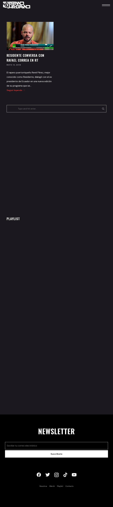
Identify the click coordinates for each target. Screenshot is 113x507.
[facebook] (38, 474)
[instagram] (56, 474)
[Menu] (102, 5)
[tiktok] (65, 474)
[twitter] (47, 474)
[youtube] (74, 474)
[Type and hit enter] (103, 108)
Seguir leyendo (14, 90)
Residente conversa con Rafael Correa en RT (25, 57)
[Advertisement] (29, 164)
